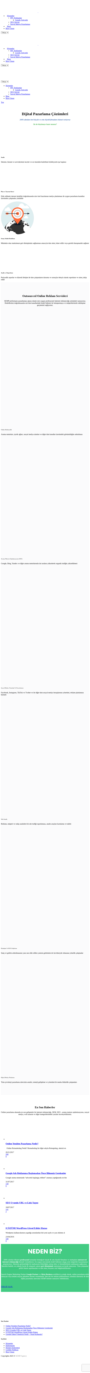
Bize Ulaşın (10, 1352)
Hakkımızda (10, 1346)
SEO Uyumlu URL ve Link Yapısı (22, 1202)
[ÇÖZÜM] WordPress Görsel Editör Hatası (26, 1228)
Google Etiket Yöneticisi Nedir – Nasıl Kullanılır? (24, 1334)
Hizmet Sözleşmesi (13, 1348)
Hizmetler (9, 1343)
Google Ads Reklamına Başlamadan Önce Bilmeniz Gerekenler (36, 1173)
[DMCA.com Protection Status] (7, 1370)
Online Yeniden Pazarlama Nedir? (22, 1143)
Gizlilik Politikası (12, 1350)
